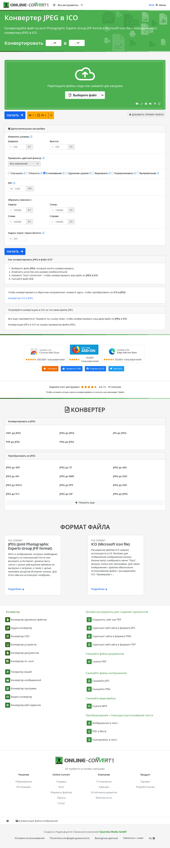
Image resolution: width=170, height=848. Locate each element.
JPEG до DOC (120, 476)
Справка (61, 781)
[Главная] (7, 820)
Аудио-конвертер (21, 627)
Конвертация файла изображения (38, 820)
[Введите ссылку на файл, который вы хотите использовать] (141, 103)
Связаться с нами (133, 838)
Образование (23, 781)
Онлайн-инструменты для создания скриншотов (117, 612)
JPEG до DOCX (14, 485)
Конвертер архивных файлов (29, 619)
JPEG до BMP (67, 476)
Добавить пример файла (147, 114)
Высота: (54, 141)
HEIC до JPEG (13, 433)
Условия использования (29, 838)
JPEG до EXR (120, 485)
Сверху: (12, 204)
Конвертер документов (25, 652)
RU (151, 838)
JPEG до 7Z (66, 467)
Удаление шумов (78, 173)
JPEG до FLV (12, 493)
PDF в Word (99, 731)
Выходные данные (106, 838)
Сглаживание (53, 173)
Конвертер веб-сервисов (26, 705)
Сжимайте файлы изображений (106, 673)
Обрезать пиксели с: (20, 199)
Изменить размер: (19, 136)
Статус (61, 803)
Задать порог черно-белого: (25, 232)
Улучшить (16, 173)
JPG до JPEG (119, 433)
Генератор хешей (21, 671)
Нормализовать (124, 173)
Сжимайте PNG (101, 689)
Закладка (52, 368)
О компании (104, 781)
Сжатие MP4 (99, 706)
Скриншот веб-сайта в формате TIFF (114, 644)
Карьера (104, 786)
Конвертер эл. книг (22, 661)
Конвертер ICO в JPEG (20, 298)
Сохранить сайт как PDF (106, 619)
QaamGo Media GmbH (113, 831)
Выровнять (101, 173)
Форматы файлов (61, 792)
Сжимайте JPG (100, 680)
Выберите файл (85, 95)
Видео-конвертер (21, 696)
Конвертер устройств (24, 644)
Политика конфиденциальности (69, 838)
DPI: (10, 183)
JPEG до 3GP (13, 467)
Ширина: (13, 141)
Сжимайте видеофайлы (101, 698)
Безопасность (104, 797)
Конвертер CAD (20, 636)
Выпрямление (148, 173)
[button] (68, 5)
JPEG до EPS (66, 485)
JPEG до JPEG (67, 433)
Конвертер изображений (26, 680)
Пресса (61, 797)
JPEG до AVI (12, 476)
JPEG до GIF (66, 493)
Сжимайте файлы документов (105, 654)
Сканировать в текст (104, 739)
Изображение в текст (105, 723)
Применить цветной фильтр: (25, 158)
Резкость (34, 173)
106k (73, 368)
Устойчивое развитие (104, 792)
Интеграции (23, 786)
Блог (61, 786)
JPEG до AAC (120, 467)
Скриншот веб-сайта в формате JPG (113, 627)
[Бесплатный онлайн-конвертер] (28, 5)
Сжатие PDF (99, 661)
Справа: (54, 216)
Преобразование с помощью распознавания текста (119, 715)
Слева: (12, 216)
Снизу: (53, 204)
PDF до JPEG (13, 441)
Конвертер (13, 612)
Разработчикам (145, 786)
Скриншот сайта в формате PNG (111, 636)
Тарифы (145, 781)
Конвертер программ (23, 688)
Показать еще (86, 502)
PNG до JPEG (67, 441)
